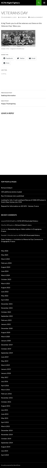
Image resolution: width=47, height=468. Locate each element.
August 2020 (5, 332)
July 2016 (4, 381)
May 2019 (4, 361)
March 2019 (5, 365)
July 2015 (4, 410)
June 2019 (4, 357)
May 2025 (4, 255)
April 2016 (5, 385)
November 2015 (7, 398)
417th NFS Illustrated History (27, 221)
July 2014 (4, 451)
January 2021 (6, 324)
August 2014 (5, 447)
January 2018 (6, 373)
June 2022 (4, 292)
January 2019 (6, 369)
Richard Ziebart (6, 188)
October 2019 (6, 349)
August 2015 (5, 406)
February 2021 (6, 320)
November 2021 (7, 308)
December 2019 (7, 345)
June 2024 (4, 271)
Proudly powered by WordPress (10, 465)
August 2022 (5, 287)
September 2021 (7, 316)
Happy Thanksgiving (8, 102)
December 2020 (7, 328)
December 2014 (7, 430)
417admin (23, 17)
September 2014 (7, 443)
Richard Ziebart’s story (23, 225)
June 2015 (4, 414)
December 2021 (7, 304)
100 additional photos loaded (11, 192)
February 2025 (6, 263)
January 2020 (6, 341)
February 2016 (6, 394)
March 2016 (5, 390)
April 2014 (5, 455)
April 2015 (5, 422)
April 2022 (5, 300)
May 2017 (4, 377)
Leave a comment (36, 17)
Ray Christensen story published (12, 196)
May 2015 (4, 418)
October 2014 (6, 439)
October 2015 (6, 402)
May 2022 (4, 296)
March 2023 (5, 283)
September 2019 (7, 353)
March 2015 (5, 426)
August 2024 (5, 267)
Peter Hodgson (6, 239)
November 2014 (7, 434)
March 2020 (5, 336)
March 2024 (5, 275)
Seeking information (8, 94)
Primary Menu (44, 2)
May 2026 (4, 251)
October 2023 (6, 279)
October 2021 (6, 312)
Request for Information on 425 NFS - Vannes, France (20, 206)
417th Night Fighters (10, 2)
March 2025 (5, 259)
